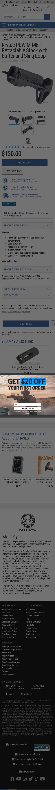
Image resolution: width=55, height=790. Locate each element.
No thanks (27, 413)
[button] (27, 409)
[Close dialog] (2, 377)
